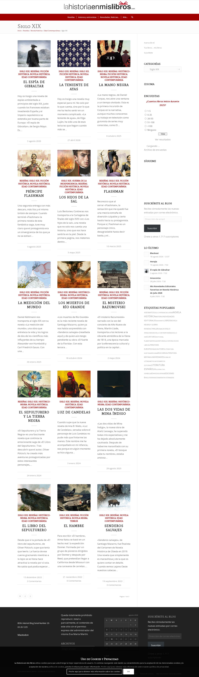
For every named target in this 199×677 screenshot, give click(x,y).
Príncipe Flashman (34, 193)
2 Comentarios (34, 581)
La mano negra (114, 85)
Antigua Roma (155, 361)
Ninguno (151, 129)
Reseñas (26, 31)
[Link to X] (173, 7)
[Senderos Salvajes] (113, 497)
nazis (156, 378)
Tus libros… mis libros (153, 48)
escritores (151, 337)
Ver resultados (163, 139)
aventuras (160, 341)
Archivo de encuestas (155, 149)
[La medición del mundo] (34, 274)
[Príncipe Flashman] (34, 163)
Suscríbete (148, 53)
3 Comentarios (114, 585)
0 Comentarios (74, 580)
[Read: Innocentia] (146, 279)
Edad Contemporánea (52, 31)
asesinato (160, 321)
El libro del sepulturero (34, 528)
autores (161, 349)
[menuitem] (71, 17)
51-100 (150, 122)
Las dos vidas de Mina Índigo (113, 411)
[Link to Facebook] (185, 7)
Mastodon (23, 634)
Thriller (154, 329)
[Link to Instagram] (169, 7)
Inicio (20, 31)
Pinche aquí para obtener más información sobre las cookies (94, 671)
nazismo (149, 333)
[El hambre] (73, 497)
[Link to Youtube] (181, 7)
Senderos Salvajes (114, 528)
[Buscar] (131, 17)
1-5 (149, 111)
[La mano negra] (113, 53)
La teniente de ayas (74, 87)
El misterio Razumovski (114, 305)
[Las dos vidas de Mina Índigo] (113, 384)
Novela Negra (79, 518)
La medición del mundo (34, 305)
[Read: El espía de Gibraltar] (146, 271)
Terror (74, 521)
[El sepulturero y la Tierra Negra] (34, 384)
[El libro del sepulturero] (34, 497)
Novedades (158, 357)
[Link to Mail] (189, 7)
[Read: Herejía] (146, 262)
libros (167, 320)
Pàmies (154, 349)
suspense (161, 374)
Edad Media (162, 353)
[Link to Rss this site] (193, 7)
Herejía (153, 261)
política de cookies (56, 667)
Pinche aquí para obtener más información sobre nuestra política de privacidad (135, 667)
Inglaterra (149, 378)
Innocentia (155, 278)
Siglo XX (84, 71)
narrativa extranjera (166, 378)
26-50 (150, 118)
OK (128, 671)
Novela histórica (36, 31)
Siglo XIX (25, 71)
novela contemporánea (162, 333)
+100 (149, 126)
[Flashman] (113, 163)
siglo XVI (157, 313)
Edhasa (154, 373)
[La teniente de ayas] (73, 53)
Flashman (114, 191)
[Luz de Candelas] (73, 384)
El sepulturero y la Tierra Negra (34, 416)
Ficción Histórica (69, 74)
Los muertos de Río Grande (73, 305)
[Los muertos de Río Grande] (73, 274)
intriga (153, 341)
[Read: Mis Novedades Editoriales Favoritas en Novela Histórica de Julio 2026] (146, 287)
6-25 (149, 114)
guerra (170, 313)
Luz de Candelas (74, 412)
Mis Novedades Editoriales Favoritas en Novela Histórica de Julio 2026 (164, 289)
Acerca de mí (149, 43)
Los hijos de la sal (74, 199)
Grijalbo (161, 329)
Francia (164, 313)
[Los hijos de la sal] (73, 163)
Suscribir (152, 228)
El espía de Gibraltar (34, 84)
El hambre (74, 526)
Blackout (154, 253)
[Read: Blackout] (146, 254)
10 (107, 634)
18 (111, 639)
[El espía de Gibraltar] (34, 53)
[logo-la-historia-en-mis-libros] (99, 7)
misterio (159, 316)
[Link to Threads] (177, 7)
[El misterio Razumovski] (113, 274)
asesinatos (149, 312)
